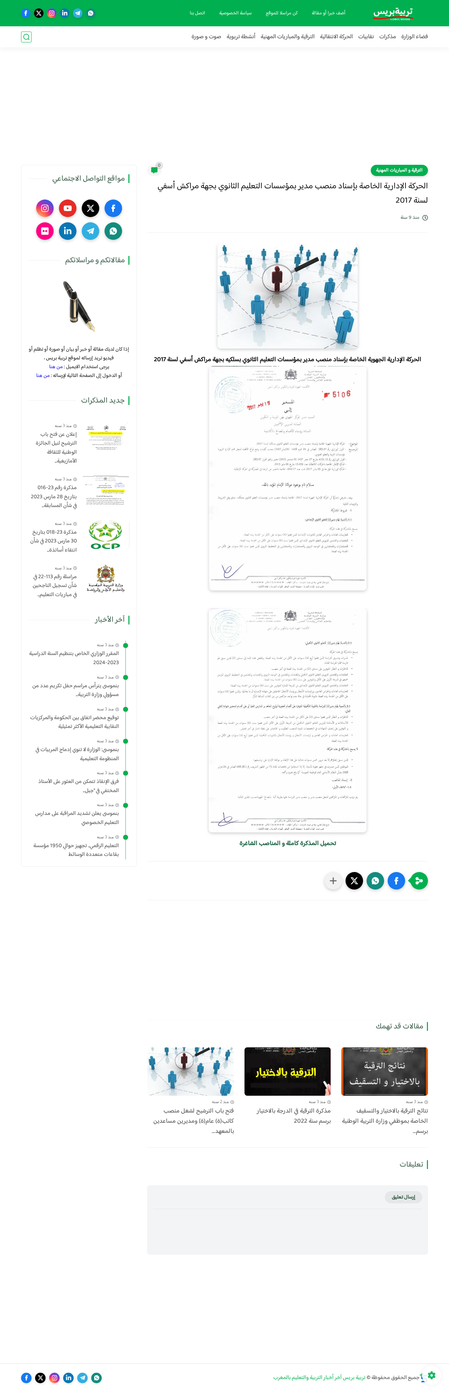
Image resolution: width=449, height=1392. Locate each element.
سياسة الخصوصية (235, 13)
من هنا (56, 367)
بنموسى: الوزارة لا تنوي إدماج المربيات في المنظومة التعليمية (77, 754)
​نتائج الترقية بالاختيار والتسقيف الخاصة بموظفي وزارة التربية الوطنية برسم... (385, 1121)
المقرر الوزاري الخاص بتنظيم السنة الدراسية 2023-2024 (74, 659)
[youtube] (67, 208)
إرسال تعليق (403, 1197)
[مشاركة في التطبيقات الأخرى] (333, 881)
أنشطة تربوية (241, 37)
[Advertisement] (224, 110)
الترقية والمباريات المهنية (288, 37)
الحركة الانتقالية (336, 37)
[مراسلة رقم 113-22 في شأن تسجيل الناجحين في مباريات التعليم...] (105, 579)
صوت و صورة (206, 37)
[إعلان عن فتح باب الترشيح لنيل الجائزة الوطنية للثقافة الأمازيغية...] (105, 436)
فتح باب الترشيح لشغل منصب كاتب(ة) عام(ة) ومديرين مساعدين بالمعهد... (193, 1121)
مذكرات (387, 37)
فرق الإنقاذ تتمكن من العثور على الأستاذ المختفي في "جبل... (78, 786)
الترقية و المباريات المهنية (399, 170)
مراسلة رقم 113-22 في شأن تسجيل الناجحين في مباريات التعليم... (55, 586)
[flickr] (45, 231)
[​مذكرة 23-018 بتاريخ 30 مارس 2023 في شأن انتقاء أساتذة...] (105, 534)
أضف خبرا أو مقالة (329, 13)
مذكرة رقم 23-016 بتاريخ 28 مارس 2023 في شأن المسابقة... (54, 497)
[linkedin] (64, 13)
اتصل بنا (197, 13)
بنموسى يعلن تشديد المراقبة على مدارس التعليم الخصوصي (77, 818)
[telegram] (77, 13)
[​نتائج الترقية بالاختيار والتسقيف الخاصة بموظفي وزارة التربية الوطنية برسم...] (384, 1071)
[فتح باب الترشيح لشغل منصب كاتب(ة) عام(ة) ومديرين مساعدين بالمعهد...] (190, 1071)
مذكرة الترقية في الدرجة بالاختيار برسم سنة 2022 (294, 1116)
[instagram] (51, 13)
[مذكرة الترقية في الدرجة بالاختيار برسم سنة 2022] (287, 1071)
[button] (396, 881)
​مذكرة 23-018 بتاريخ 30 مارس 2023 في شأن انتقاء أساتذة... (53, 541)
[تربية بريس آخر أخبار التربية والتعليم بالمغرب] (393, 13)
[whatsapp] (90, 13)
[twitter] (38, 13)
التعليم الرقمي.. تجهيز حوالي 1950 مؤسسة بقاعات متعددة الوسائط (76, 850)
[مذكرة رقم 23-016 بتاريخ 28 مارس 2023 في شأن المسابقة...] (105, 490)
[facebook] (26, 13)
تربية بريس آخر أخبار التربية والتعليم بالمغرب (319, 1378)
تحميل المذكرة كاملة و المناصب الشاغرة (288, 843)
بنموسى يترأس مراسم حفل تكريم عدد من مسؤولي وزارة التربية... (75, 691)
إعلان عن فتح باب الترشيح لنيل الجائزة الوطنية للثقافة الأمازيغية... (56, 448)
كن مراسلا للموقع (282, 13)
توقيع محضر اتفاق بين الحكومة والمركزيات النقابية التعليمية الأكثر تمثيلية (74, 722)
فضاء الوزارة (414, 37)
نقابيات (366, 37)
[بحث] (26, 37)
